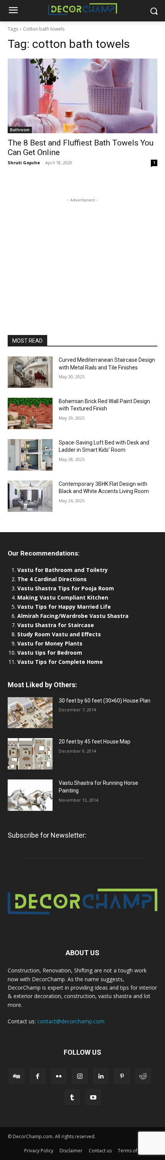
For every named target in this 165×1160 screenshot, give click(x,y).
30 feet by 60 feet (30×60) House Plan (104, 701)
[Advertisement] (82, 252)
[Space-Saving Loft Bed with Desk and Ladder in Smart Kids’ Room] (30, 455)
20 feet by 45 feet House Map (94, 741)
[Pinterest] (122, 1076)
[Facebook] (37, 1076)
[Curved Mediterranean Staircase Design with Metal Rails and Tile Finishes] (30, 372)
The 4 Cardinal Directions (52, 579)
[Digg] (16, 1076)
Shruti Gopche (24, 162)
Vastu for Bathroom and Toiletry (63, 569)
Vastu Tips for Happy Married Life (64, 606)
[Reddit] (143, 1076)
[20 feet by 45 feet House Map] (30, 754)
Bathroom (20, 129)
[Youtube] (93, 1097)
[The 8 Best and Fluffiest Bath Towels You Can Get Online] (82, 96)
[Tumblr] (72, 1097)
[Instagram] (79, 1076)
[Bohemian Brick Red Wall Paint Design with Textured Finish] (30, 413)
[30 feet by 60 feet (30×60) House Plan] (30, 713)
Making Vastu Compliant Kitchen (62, 597)
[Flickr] (58, 1076)
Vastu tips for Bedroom (49, 652)
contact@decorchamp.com (70, 1021)
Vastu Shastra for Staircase (55, 625)
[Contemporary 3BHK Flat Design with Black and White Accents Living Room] (30, 496)
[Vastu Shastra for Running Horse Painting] (30, 795)
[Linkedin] (101, 1076)
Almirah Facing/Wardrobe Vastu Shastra (73, 615)
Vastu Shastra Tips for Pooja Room (65, 588)
